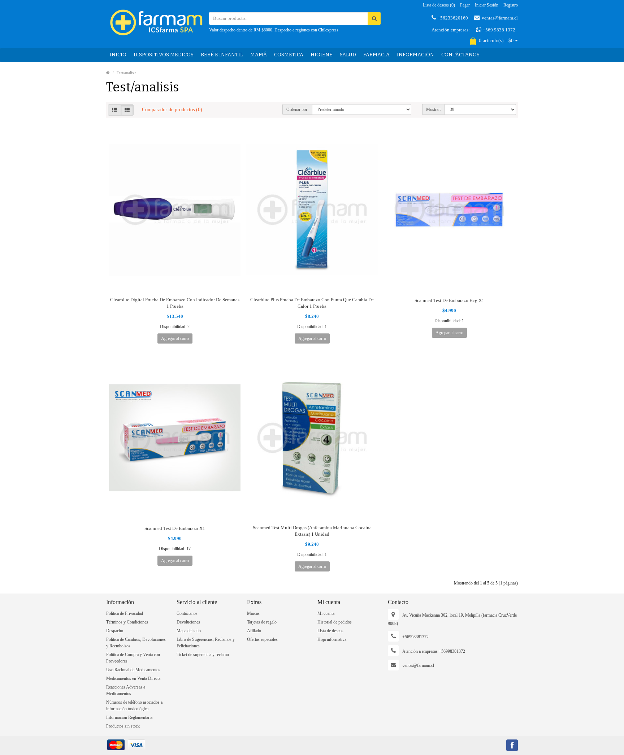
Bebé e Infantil (222, 55)
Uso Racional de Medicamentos (133, 669)
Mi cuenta (325, 613)
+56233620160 (453, 18)
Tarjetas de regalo (262, 622)
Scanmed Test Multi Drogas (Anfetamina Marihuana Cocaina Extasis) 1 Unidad (312, 531)
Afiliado (254, 630)
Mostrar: (433, 109)
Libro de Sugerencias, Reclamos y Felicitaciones (206, 642)
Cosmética (288, 55)
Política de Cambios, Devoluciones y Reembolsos (136, 642)
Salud (348, 55)
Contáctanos (460, 55)
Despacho (114, 630)
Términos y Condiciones (127, 622)
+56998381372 (415, 636)
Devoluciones (188, 622)
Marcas (253, 613)
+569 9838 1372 (498, 30)
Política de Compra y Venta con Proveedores (133, 658)
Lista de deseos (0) (439, 5)
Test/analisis (126, 72)
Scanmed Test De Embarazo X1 (174, 528)
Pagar (465, 5)
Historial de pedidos (334, 622)
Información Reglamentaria (129, 717)
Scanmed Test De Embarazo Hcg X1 (449, 300)
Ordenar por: (297, 109)
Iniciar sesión (486, 5)
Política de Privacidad (124, 613)
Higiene (322, 55)
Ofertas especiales (262, 639)
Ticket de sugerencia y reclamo (203, 654)
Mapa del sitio (189, 630)
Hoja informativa (331, 639)
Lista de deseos (330, 630)
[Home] (108, 72)
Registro (510, 5)
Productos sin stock (123, 726)
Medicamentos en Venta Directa (133, 678)
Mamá (258, 55)
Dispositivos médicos (164, 55)
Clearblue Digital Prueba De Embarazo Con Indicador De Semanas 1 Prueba (174, 303)
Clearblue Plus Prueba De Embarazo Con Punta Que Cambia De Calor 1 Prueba (312, 303)
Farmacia (376, 55)
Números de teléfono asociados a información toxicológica (134, 705)
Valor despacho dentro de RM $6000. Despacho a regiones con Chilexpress (273, 30)
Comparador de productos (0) (172, 109)
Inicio (118, 55)
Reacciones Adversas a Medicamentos (125, 690)
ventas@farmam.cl (500, 18)
